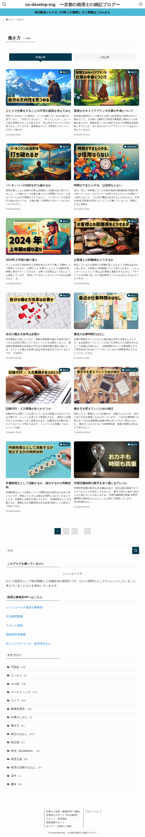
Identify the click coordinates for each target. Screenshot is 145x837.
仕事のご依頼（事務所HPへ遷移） (64, 811)
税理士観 (19, 759)
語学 (16, 776)
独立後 (18, 742)
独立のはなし (22, 734)
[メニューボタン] (141, 4)
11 (87, 531)
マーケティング (24, 692)
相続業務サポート (55, 822)
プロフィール (92, 811)
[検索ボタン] (4, 4)
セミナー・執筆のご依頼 (58, 826)
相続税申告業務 (16, 634)
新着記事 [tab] (40, 57)
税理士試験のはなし (26, 767)
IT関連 (18, 667)
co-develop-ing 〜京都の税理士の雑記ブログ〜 (72, 4)
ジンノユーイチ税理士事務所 (24, 607)
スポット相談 (14, 625)
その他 (18, 684)
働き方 (18, 725)
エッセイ (18, 675)
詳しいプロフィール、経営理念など (28, 643)
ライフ (18, 700)
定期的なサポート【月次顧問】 (62, 815)
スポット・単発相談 (56, 818)
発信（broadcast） (25, 751)
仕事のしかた (21, 717)
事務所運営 (21, 709)
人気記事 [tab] (104, 57)
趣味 (16, 784)
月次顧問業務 (14, 616)
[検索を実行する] (135, 550)
